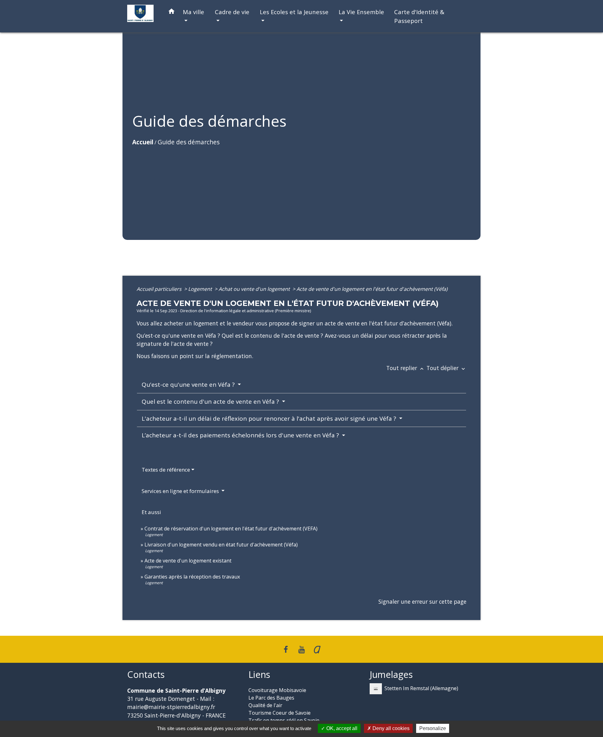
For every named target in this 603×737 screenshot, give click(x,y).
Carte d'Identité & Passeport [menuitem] (419, 16)
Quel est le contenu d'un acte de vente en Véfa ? (211, 401)
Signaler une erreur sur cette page (422, 601)
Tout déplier (446, 368)
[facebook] (286, 649)
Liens (259, 674)
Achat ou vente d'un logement (255, 288)
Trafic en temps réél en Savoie (283, 720)
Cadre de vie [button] (232, 12)
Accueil (142, 142)
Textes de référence (166, 469)
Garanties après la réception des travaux (192, 576)
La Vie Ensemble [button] (361, 12)
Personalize (432, 728)
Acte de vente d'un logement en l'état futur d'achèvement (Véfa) (372, 288)
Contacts (146, 674)
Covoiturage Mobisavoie (277, 690)
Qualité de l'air (265, 705)
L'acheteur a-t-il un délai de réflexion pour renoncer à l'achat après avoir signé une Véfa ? (270, 418)
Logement (200, 288)
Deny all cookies (390, 728)
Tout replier (405, 368)
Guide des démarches (189, 142)
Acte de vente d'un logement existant (187, 560)
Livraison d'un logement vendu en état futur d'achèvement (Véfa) (221, 544)
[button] (171, 12)
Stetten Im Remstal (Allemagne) (421, 687)
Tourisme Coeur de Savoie (279, 712)
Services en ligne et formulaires (181, 491)
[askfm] (317, 649)
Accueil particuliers (160, 288)
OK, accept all (341, 728)
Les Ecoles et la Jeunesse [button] (294, 12)
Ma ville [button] (193, 12)
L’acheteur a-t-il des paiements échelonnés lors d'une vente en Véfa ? (241, 435)
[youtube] (301, 649)
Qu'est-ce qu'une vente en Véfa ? (189, 384)
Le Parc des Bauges (271, 697)
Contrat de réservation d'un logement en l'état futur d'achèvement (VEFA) (231, 528)
